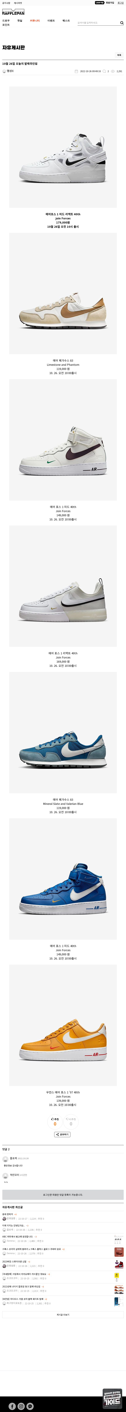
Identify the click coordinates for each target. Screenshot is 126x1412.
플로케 (13, 1158)
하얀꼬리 (14, 1175)
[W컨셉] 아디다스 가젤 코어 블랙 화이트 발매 (23, 1298)
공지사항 (6, 2)
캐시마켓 (18, 2)
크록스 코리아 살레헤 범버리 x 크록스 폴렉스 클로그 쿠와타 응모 (31, 1249)
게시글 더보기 (63, 1314)
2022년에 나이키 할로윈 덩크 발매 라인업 (21, 1286)
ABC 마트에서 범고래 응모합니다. (18, 1236)
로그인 (121, 2)
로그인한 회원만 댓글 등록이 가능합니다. (63, 1194)
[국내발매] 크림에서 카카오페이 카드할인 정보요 (24, 1273)
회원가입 (109, 2)
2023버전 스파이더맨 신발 (14, 1261)
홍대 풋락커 (8, 1214)
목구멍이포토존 (14, 1303)
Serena (11, 1240)
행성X (10, 71)
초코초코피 (12, 1278)
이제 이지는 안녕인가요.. (13, 1225)
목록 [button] (119, 55)
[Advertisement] (63, 35)
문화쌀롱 (11, 1218)
